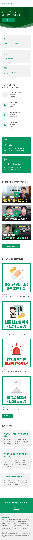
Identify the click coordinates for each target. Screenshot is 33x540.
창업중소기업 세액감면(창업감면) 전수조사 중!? (14, 372)
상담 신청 (16, 508)
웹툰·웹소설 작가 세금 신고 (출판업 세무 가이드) (15, 334)
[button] (29, 3)
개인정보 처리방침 (6, 529)
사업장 (3, 332)
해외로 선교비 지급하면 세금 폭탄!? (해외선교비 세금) (16, 297)
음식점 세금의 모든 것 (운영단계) (10, 409)
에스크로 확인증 (22, 529)
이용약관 (14, 529)
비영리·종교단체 (5, 294)
